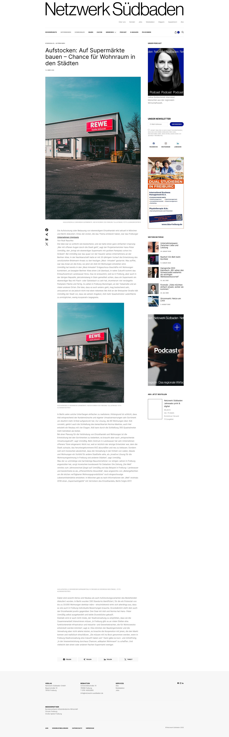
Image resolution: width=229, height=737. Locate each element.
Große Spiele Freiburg (53, 714)
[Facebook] (178, 688)
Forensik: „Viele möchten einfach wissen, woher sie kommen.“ (171, 287)
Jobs (140, 22)
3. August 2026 (165, 304)
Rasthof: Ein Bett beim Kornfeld (170, 258)
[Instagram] (180, 688)
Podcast (123, 32)
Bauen (90, 32)
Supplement (172, 22)
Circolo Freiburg (51, 711)
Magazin (161, 22)
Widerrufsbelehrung (60, 728)
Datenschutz (77, 728)
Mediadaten (150, 22)
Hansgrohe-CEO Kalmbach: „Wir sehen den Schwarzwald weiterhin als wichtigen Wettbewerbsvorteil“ (172, 272)
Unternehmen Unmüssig (68, 237)
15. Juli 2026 (164, 280)
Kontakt (132, 22)
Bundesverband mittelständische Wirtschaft (61, 709)
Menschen (110, 32)
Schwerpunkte (51, 32)
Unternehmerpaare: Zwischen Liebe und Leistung (169, 245)
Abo (182, 22)
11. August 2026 (165, 263)
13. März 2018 (49, 70)
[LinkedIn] (182, 688)
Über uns (122, 22)
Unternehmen (66, 32)
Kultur (99, 32)
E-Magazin (134, 32)
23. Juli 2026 (164, 293)
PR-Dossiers (146, 32)
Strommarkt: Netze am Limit (170, 299)
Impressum (90, 728)
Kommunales (80, 32)
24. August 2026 (165, 251)
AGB (46, 728)
